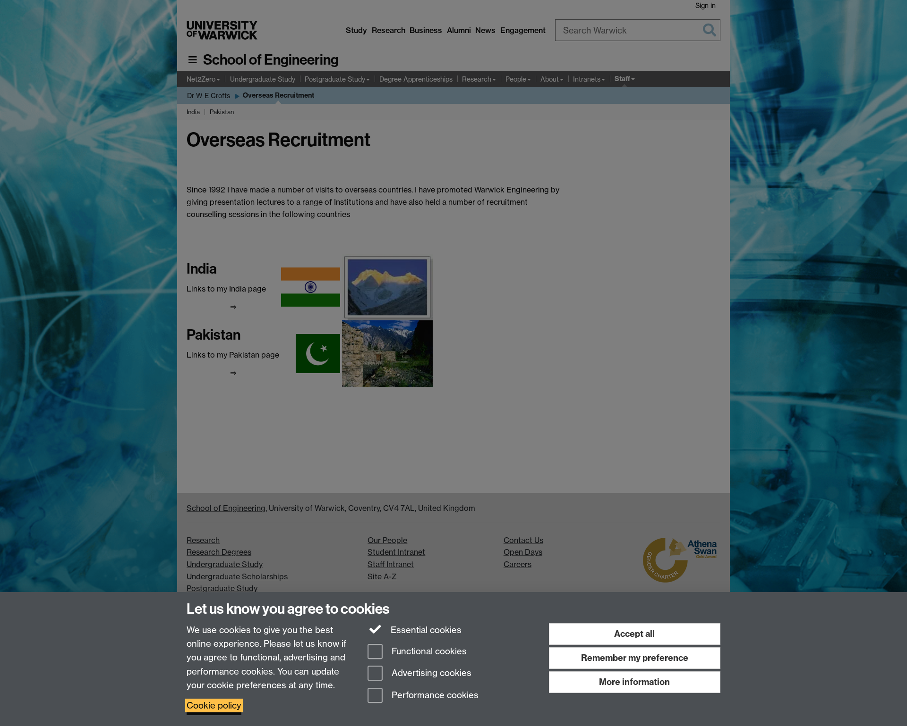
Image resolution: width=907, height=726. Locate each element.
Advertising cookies (430, 673)
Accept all (634, 633)
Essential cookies (425, 630)
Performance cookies (434, 695)
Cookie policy (214, 705)
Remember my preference (634, 657)
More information (634, 681)
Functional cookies (428, 651)
